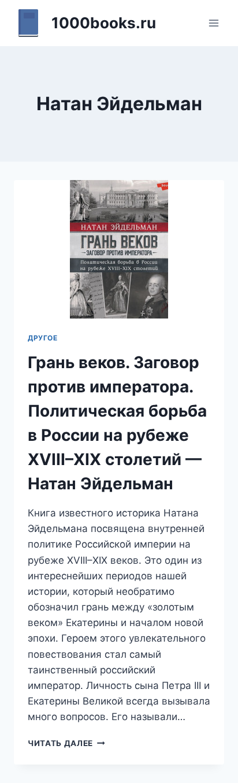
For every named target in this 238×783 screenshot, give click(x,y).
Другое (43, 338)
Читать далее (66, 743)
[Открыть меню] (213, 23)
